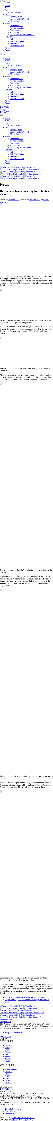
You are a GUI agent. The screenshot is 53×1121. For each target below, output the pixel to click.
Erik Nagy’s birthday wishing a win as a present (25, 997)
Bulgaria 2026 (5, 1022)
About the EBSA (16, 26)
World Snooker (11, 1069)
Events (7, 10)
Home (7, 6)
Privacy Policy (10, 1111)
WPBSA (8, 1072)
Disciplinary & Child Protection (22, 35)
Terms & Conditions (13, 1109)
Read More (6, 1037)
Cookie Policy (10, 1113)
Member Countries (17, 28)
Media (7, 48)
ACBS (7, 1080)
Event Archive (15, 12)
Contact (8, 50)
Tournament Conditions (19, 32)
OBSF (7, 1078)
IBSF (7, 1074)
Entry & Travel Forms (13, 1032)
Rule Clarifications (17, 41)
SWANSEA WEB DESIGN (23, 1118)
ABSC (7, 1076)
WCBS (8, 1083)
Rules (12, 39)
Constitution (14, 30)
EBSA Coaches (16, 21)
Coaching (8, 14)
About (7, 23)
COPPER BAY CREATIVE (21, 1120)
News (7, 8)
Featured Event (6, 1019)
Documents (14, 43)
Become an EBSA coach (19, 19)
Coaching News (16, 17)
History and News (17, 46)
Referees (8, 37)
